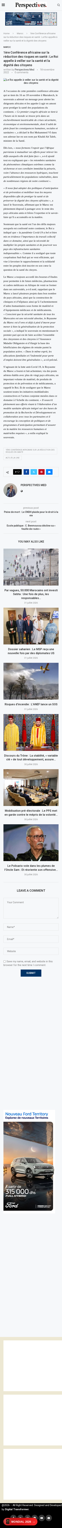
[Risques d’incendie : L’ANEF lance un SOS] (31, 681)
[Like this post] (18, 472)
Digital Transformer (17, 1509)
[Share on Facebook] (26, 472)
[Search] (58, 5)
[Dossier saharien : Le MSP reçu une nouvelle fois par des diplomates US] (31, 626)
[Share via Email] (49, 472)
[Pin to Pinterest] (41, 472)
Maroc (20, 33)
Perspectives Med (24, 69)
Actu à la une (12, 458)
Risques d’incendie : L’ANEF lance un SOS (31, 704)
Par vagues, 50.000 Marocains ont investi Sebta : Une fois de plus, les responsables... (31, 594)
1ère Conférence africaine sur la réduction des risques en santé (30, 451)
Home (6, 33)
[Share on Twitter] (33, 472)
